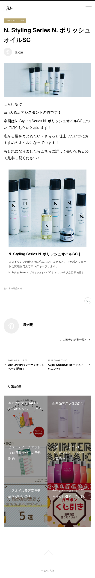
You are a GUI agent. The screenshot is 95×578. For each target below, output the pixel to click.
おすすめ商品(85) (13, 288)
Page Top (47, 552)
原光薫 (19, 52)
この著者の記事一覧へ (73, 339)
